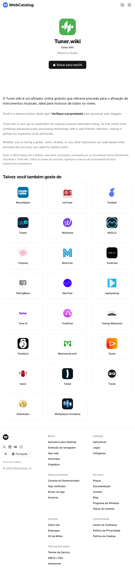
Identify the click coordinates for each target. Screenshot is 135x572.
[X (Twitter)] (4, 447)
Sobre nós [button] (54, 524)
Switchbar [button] (54, 458)
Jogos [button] (96, 447)
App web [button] (53, 453)
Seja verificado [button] (57, 486)
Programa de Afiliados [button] (106, 503)
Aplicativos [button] (99, 441)
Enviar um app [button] (56, 491)
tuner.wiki (67, 47)
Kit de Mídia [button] (55, 536)
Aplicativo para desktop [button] (62, 441)
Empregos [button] (54, 530)
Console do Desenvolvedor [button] (63, 480)
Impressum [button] (54, 563)
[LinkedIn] (9, 447)
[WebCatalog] (5, 437)
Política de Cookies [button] (104, 536)
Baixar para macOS (69, 65)
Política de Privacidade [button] (106, 530)
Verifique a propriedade (67, 113)
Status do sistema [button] (103, 508)
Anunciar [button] (53, 497)
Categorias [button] (99, 453)
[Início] (18, 5)
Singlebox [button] (54, 464)
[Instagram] (21, 447)
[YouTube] (15, 447)
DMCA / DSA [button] (55, 557)
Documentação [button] (101, 486)
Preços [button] (97, 480)
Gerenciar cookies (12, 462)
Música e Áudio (67, 53)
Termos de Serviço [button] (59, 552)
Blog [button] (95, 497)
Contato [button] (97, 491)
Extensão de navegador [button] (62, 447)
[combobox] (21, 454)
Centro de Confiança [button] (105, 524)
